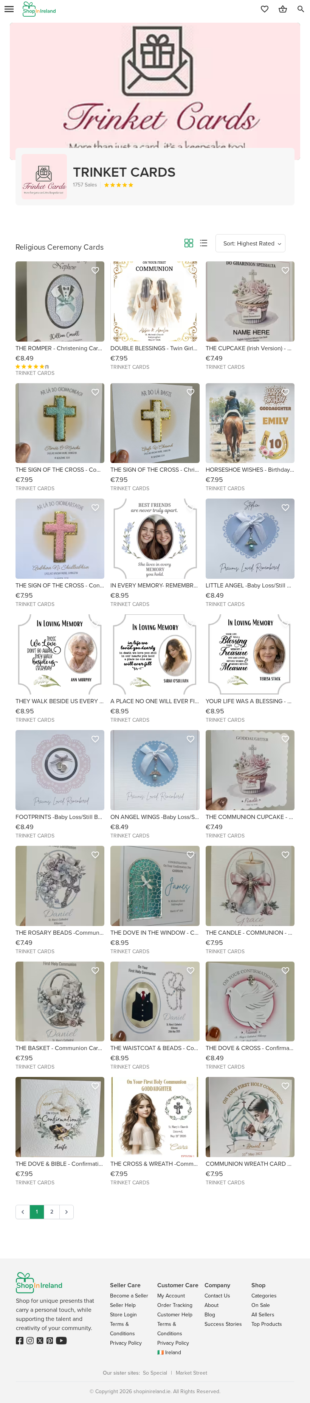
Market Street (191, 1373)
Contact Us (217, 1296)
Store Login (123, 1315)
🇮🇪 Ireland (169, 1352)
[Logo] (39, 9)
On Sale (260, 1305)
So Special (155, 1373)
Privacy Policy (126, 1343)
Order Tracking (174, 1305)
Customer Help (174, 1315)
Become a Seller (129, 1296)
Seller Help (123, 1305)
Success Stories (223, 1324)
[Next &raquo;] (66, 1212)
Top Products (266, 1324)
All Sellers (262, 1315)
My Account (171, 1296)
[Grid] (188, 244)
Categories (264, 1296)
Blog (210, 1315)
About (212, 1305)
